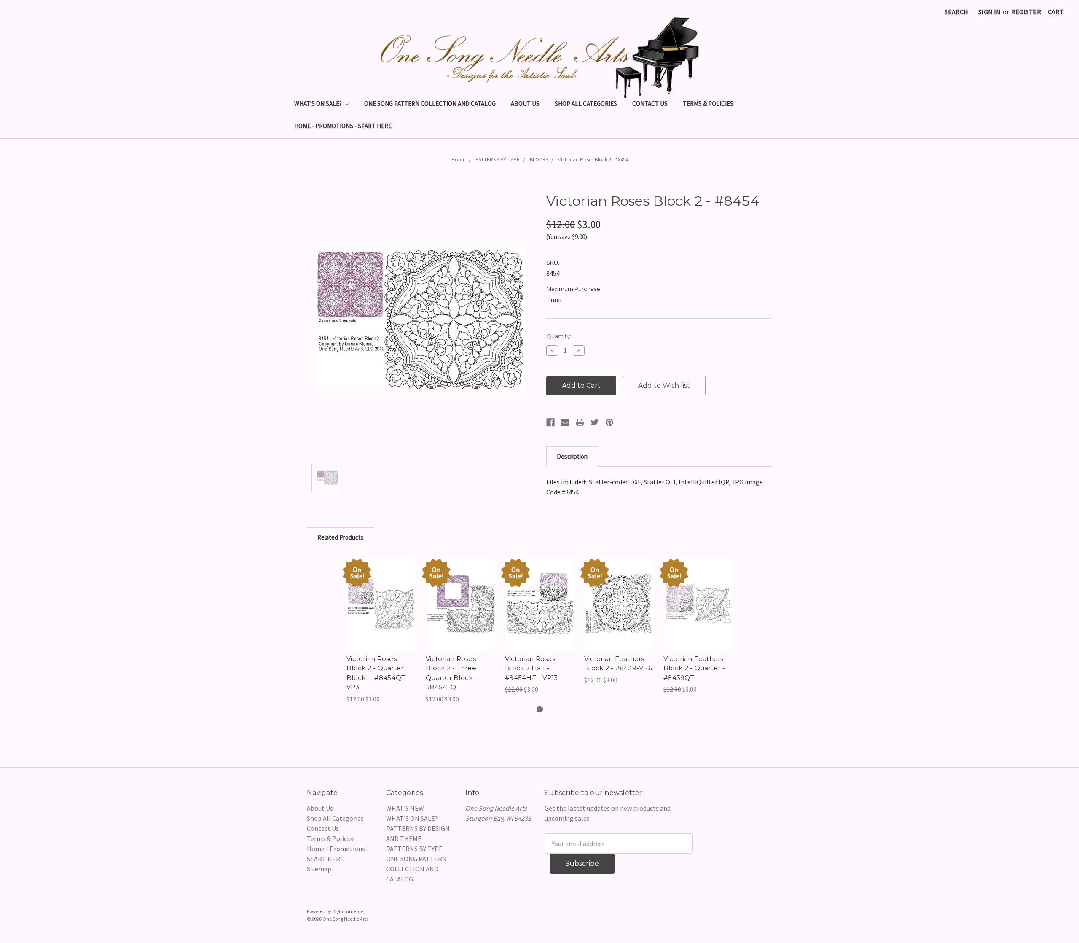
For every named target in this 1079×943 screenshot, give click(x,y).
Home (458, 159)
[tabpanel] (381, 631)
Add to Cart (381, 612)
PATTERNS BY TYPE (497, 159)
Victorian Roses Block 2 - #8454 (593, 159)
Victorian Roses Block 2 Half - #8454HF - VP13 (531, 668)
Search (956, 12)
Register (1026, 12)
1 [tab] (540, 709)
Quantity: (558, 336)
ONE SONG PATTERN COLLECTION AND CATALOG (430, 103)
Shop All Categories (586, 103)
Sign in (989, 12)
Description (572, 456)
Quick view (381, 595)
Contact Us (650, 103)
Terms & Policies (708, 103)
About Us (525, 103)
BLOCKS (539, 159)
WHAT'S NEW (405, 808)
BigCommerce (347, 911)
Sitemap (319, 869)
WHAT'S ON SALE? (318, 103)
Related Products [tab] (340, 537)
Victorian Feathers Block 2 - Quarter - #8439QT (694, 668)
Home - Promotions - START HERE (343, 126)
